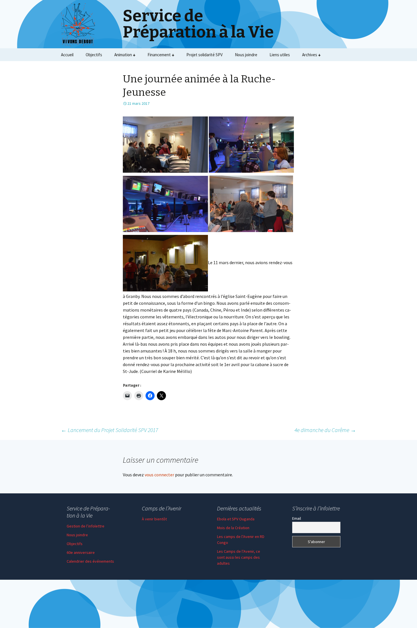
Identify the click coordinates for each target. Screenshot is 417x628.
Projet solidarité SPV (204, 54)
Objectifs (94, 54)
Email (296, 518)
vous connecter (159, 474)
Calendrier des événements (90, 561)
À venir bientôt (154, 518)
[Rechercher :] (351, 55)
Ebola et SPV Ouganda (235, 518)
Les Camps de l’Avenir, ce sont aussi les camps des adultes (238, 557)
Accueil (67, 54)
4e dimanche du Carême (325, 429)
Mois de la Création (233, 527)
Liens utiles (279, 54)
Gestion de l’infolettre (85, 526)
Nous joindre (246, 54)
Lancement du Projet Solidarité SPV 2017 (109, 429)
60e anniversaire (81, 552)
